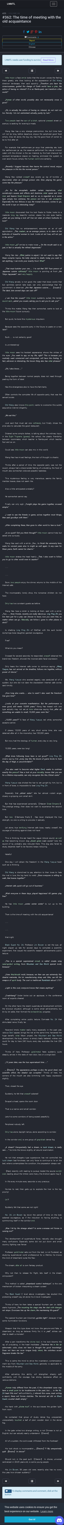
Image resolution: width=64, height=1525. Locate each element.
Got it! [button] (32, 1519)
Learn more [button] (47, 1511)
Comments (33, 37)
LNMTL (11, 3)
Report (32, 40)
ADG (4, 13)
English (32, 44)
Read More (48, 60)
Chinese (32, 47)
